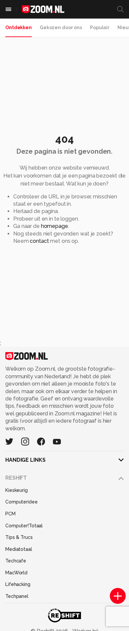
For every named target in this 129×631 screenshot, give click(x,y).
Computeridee (21, 501)
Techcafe (15, 560)
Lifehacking (17, 584)
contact (39, 241)
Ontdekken (18, 27)
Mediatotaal (18, 549)
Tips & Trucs (19, 537)
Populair (99, 27)
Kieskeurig (16, 490)
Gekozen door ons (61, 27)
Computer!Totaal (24, 525)
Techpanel (16, 596)
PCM (10, 513)
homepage (54, 226)
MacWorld (16, 572)
